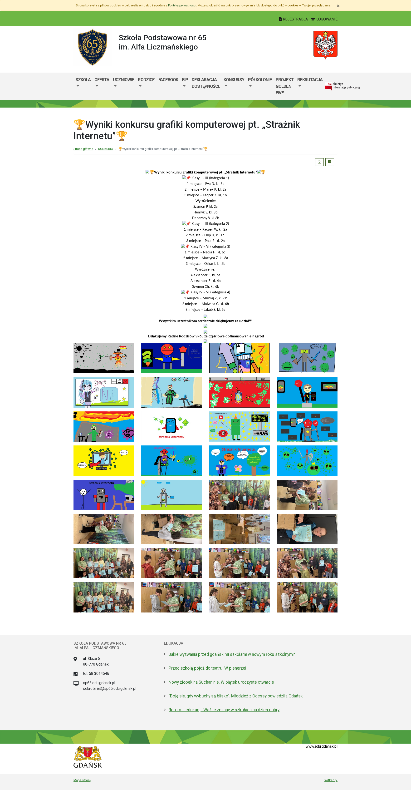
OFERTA (101, 79)
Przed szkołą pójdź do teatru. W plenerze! (207, 668)
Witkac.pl (331, 780)
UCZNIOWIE (123, 79)
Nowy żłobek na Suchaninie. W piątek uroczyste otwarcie (221, 682)
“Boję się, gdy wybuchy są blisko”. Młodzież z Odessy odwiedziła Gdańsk (236, 696)
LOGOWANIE (326, 19)
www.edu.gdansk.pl (322, 746)
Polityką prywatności (182, 5)
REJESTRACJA (295, 19)
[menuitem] (83, 86)
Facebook (168, 79)
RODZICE (146, 79)
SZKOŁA (83, 79)
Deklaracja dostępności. (206, 83)
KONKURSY (234, 79)
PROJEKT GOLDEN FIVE (285, 86)
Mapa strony (82, 780)
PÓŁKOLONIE (260, 79)
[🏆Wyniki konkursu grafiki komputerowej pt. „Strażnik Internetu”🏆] (103, 358)
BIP (185, 79)
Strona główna (83, 149)
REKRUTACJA (310, 79)
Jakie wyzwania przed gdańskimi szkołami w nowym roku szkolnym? (232, 654)
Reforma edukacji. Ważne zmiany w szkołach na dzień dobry (224, 709)
